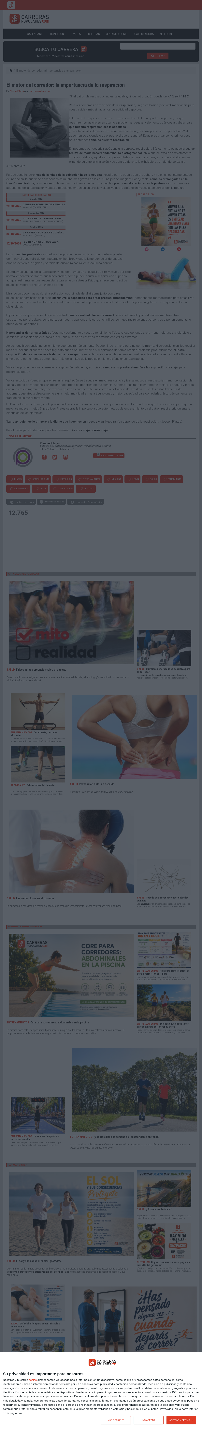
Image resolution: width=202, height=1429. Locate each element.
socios (33, 1379)
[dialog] (101, 1390)
